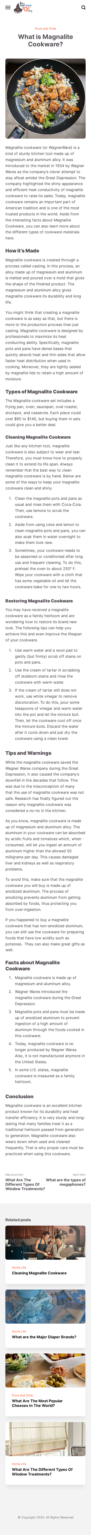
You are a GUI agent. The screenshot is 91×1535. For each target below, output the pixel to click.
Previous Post (25, 1182)
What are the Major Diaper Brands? (44, 1337)
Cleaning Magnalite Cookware (39, 1273)
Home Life (19, 1267)
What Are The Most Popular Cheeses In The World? (37, 1403)
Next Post (66, 1180)
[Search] (83, 7)
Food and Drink (45, 28)
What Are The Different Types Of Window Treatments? (42, 1471)
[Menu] (8, 7)
